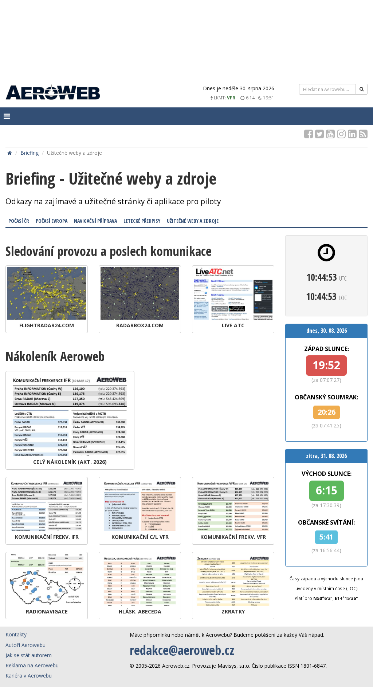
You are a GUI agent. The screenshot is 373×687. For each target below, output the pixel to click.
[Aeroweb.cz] (52, 93)
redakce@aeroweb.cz (182, 650)
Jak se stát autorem (28, 655)
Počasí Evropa (51, 220)
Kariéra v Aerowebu (28, 675)
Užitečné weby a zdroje (193, 220)
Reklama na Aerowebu (32, 665)
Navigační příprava (95, 220)
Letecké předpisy (141, 220)
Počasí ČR (18, 220)
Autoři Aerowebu (25, 644)
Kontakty (16, 634)
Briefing (29, 152)
